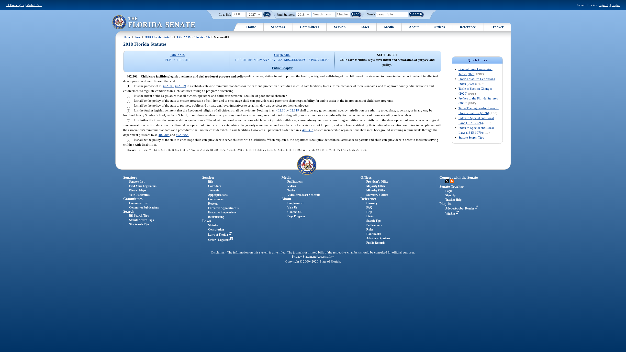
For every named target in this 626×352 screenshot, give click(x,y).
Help (369, 212)
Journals (213, 190)
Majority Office (375, 186)
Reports (213, 203)
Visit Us (292, 207)
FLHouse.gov (15, 5)
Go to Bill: (225, 14)
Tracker (497, 27)
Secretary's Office (377, 195)
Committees (309, 27)
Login (616, 5)
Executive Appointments (223, 208)
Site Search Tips (139, 224)
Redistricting (216, 217)
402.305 (163, 135)
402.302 (307, 130)
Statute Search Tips (471, 137)
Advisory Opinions (378, 238)
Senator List (137, 181)
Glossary (371, 203)
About (414, 27)
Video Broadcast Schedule (303, 195)
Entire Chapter (282, 68)
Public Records (375, 242)
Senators (278, 27)
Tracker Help (453, 199)
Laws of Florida (218, 234)
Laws (364, 27)
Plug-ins (445, 204)
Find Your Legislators (142, 186)
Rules (369, 229)
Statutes (213, 225)
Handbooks (373, 234)
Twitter (447, 181)
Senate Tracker (451, 186)
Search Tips (373, 220)
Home (251, 27)
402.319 (180, 86)
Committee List (138, 203)
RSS (452, 181)
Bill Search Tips (139, 215)
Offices (439, 27)
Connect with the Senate (458, 177)
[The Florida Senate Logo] (153, 22)
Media (389, 27)
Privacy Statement (304, 256)
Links (370, 216)
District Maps (137, 190)
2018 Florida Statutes (159, 36)
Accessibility (325, 256)
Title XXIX (184, 36)
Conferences (216, 199)
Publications (295, 181)
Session (340, 27)
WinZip (450, 213)
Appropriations (218, 195)
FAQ (369, 207)
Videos (291, 186)
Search (371, 14)
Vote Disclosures (139, 195)
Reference (468, 27)
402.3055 (182, 135)
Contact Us (294, 212)
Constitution (216, 229)
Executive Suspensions (222, 212)
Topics (291, 190)
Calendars (214, 186)
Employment (295, 203)
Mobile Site (34, 5)
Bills (210, 181)
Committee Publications (144, 207)
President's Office (377, 181)
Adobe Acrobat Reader (460, 208)
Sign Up (604, 5)
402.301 (168, 86)
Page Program (296, 216)
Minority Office (375, 190)
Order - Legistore (219, 240)
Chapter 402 (202, 36)
